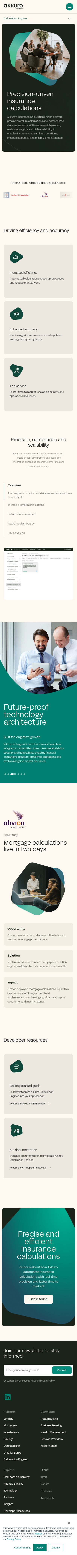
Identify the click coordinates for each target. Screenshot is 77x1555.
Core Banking (12, 1446)
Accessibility (47, 1498)
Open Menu (69, 6)
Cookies (45, 1484)
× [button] (69, 1521)
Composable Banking (17, 1477)
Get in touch (38, 1299)
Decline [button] (56, 1547)
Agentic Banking (13, 1484)
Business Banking (51, 1425)
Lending (8, 1419)
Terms (44, 1476)
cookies (38, 1533)
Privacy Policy (14, 1539)
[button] (5, 774)
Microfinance (49, 1446)
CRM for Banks (12, 1453)
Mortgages (10, 1425)
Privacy (44, 1469)
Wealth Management (53, 1432)
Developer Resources (17, 1511)
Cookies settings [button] (22, 1547)
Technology (10, 1490)
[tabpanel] (38, 535)
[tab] (38, 491)
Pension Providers (52, 1439)
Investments (11, 1432)
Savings (8, 1439)
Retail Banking (49, 1419)
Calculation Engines (15, 1459)
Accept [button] (39, 1547)
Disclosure (46, 1491)
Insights (8, 1504)
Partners (9, 1497)
